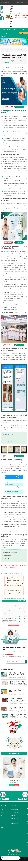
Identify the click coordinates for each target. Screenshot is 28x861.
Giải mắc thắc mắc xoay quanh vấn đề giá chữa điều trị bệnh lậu (18, 700)
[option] (14, 42)
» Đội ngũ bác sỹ (2, 815)
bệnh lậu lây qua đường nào (8, 573)
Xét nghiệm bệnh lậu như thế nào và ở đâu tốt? (16, 708)
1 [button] (11, 735)
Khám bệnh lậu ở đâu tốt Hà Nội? (16, 691)
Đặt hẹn (16, 785)
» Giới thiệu (2, 810)
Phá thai (23, 29)
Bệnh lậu (9, 49)
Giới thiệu (9, 29)
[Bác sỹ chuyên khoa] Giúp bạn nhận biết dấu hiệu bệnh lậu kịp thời (18, 684)
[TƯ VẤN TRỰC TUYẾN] (11, 651)
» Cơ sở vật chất (2, 822)
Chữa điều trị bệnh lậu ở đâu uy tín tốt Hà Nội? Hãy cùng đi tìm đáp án (18, 717)
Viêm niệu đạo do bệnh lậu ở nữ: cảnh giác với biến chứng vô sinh (17, 674)
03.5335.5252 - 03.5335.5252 (15, 825)
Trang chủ (3, 29)
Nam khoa (3, 36)
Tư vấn (11, 785)
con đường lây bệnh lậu (18, 573)
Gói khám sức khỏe (14, 33)
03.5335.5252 (23, 15)
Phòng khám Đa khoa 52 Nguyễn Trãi (15, 811)
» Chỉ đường (2, 827)
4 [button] (17, 735)
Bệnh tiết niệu (4, 33)
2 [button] (13, 735)
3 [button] (15, 735)
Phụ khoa (16, 29)
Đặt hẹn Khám (24, 33)
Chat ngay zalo (15, 819)
